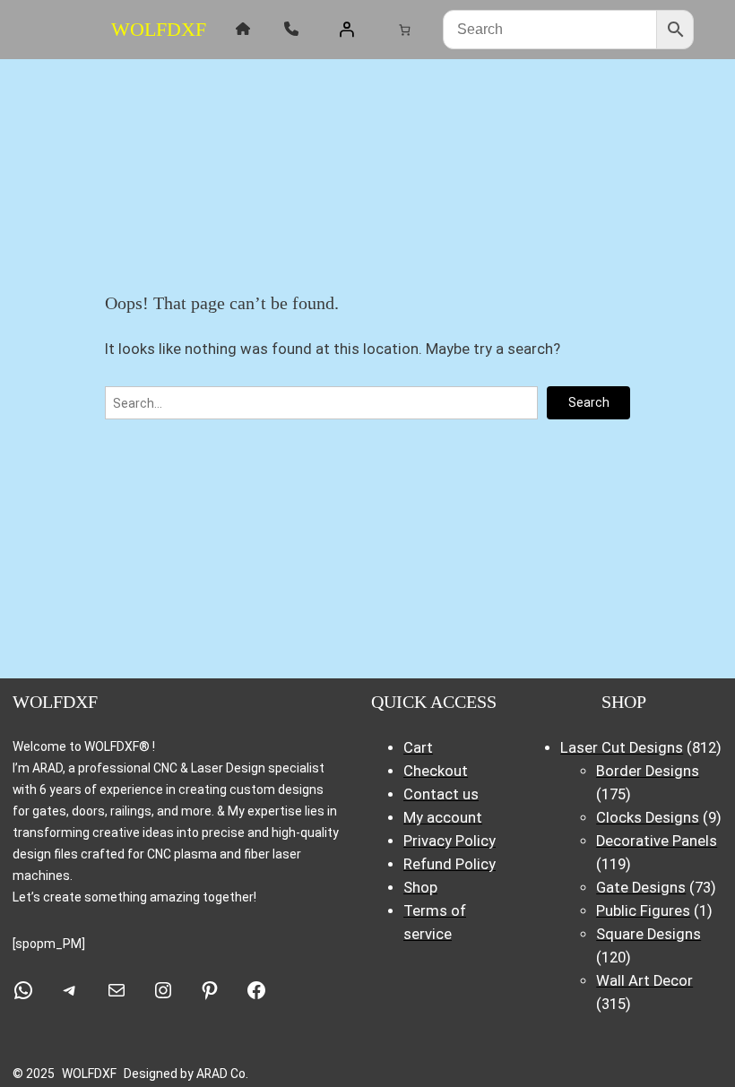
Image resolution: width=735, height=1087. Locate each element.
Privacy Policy (449, 841)
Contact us (441, 794)
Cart (418, 747)
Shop (420, 887)
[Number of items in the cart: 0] (404, 29)
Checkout (435, 771)
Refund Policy (449, 864)
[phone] (291, 28)
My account (442, 817)
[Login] (347, 29)
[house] (243, 28)
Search (589, 402)
